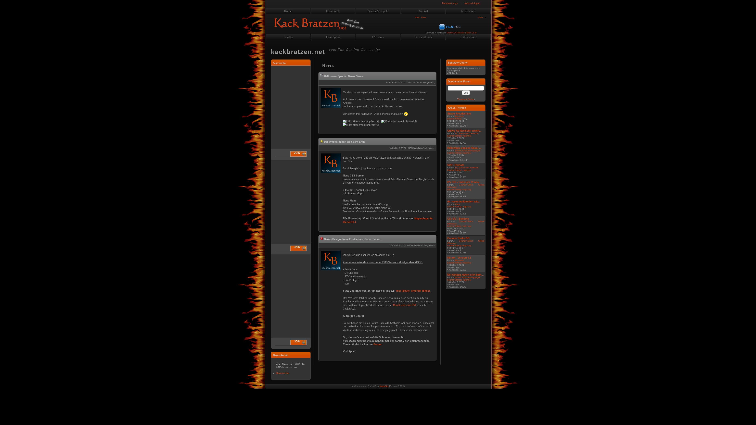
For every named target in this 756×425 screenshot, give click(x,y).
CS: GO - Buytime (458, 218)
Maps (457, 204)
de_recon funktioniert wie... (464, 201)
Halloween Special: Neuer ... (464, 147)
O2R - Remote (455, 165)
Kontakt (423, 11)
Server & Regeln (378, 11)
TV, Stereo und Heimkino (466, 133)
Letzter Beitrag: (454, 118)
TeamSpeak (333, 37)
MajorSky (384, 386)
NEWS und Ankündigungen (467, 150)
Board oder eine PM (404, 305)
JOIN (297, 153)
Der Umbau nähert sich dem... (465, 274)
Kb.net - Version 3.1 (459, 257)
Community (333, 11)
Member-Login (450, 3)
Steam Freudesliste (459, 113)
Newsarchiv (282, 373)
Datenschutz (468, 37)
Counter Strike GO (458, 238)
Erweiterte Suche (466, 99)
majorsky (466, 136)
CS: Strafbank (423, 37)
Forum (377, 344)
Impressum (468, 11)
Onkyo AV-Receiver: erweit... (464, 130)
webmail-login (472, 3)
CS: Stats (378, 37)
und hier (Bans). (421, 290)
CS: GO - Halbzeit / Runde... (464, 182)
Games (288, 37)
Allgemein (459, 116)
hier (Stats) (403, 290)
